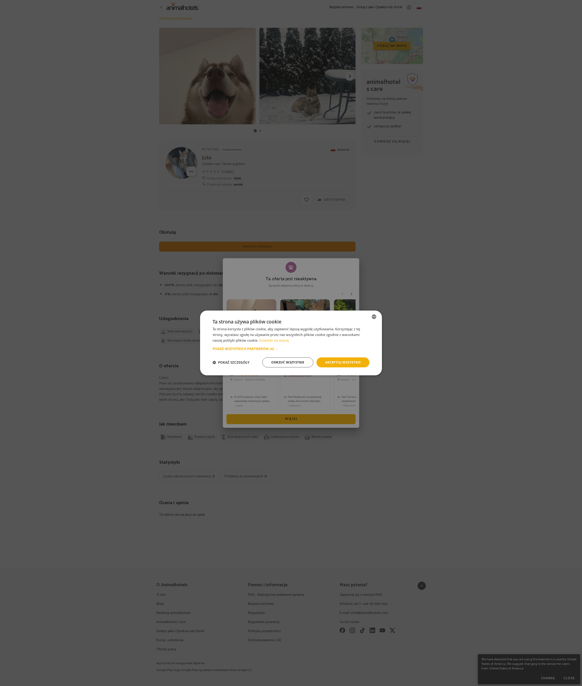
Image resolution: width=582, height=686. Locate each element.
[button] (291, 349)
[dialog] (291, 342)
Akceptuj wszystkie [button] (343, 362)
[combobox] (374, 316)
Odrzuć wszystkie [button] (287, 362)
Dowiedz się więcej (274, 340)
